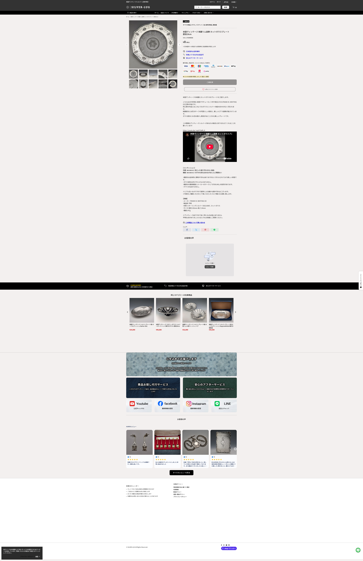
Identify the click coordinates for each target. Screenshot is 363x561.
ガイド (219, 2)
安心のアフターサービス (194, 58)
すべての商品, (187, 25)
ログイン (212, 2)
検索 (225, 7)
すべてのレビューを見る (181, 472)
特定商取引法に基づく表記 (181, 487)
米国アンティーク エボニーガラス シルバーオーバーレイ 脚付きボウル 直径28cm (168, 325)
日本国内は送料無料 (193, 51)
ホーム (127, 16)
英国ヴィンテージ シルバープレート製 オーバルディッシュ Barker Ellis (142, 325)
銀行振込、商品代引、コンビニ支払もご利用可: (196, 63)
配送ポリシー (177, 492)
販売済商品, (209, 25)
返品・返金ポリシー (179, 494)
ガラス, (193, 25)
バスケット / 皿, (200, 25)
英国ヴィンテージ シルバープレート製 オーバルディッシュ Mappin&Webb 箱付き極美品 (221, 326)
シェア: (185, 227)
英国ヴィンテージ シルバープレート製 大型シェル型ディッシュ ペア (194, 325)
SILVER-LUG (138, 7)
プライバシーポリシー (180, 496)
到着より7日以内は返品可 (195, 54)
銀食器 (215, 25)
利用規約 (176, 489)
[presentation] (127, 312)
